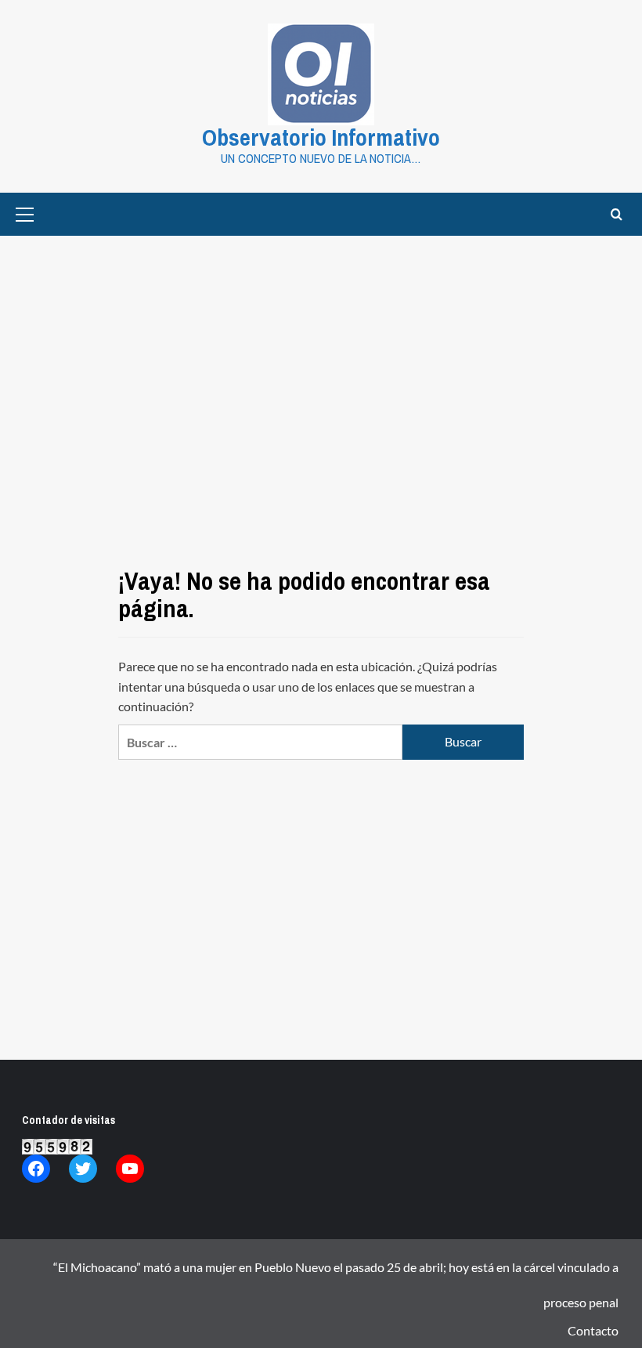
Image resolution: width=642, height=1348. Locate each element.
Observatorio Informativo (321, 137)
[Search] (616, 214)
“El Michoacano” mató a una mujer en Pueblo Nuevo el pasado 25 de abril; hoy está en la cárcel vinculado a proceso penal (336, 1272)
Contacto (593, 1330)
